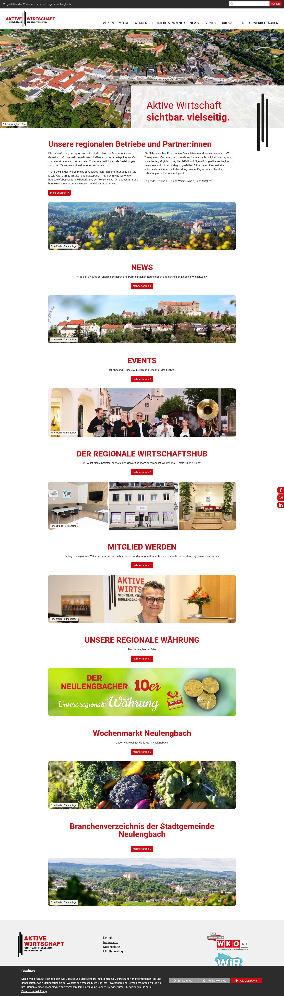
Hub (224, 23)
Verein (108, 23)
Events (210, 23)
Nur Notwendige (212, 981)
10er (240, 23)
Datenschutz (111, 946)
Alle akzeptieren (244, 980)
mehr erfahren (58, 192)
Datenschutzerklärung (34, 991)
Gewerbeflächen (263, 23)
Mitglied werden (133, 23)
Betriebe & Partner (168, 23)
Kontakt (108, 937)
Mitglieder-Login (114, 951)
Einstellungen (181, 981)
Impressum (110, 942)
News (194, 23)
